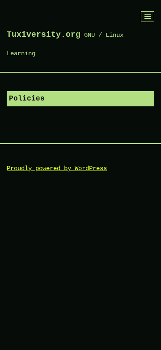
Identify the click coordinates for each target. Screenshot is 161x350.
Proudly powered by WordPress (57, 168)
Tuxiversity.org (43, 34)
